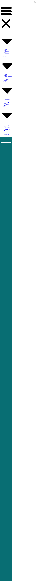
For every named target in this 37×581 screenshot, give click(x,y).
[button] (6, 17)
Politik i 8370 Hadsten (6, 55)
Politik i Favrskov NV (7, 130)
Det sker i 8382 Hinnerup (6, 75)
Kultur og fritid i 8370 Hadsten (8, 52)
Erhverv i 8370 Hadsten (6, 53)
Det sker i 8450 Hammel (6, 99)
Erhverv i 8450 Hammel (6, 103)
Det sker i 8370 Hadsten (6, 50)
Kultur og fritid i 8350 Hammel (8, 101)
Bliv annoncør (5, 132)
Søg (6, 141)
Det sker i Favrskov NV (7, 124)
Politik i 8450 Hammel (6, 105)
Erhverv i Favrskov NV (7, 128)
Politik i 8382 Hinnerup (6, 80)
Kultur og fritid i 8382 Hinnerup (8, 76)
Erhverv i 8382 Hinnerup (6, 78)
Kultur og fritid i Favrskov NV (7, 126)
